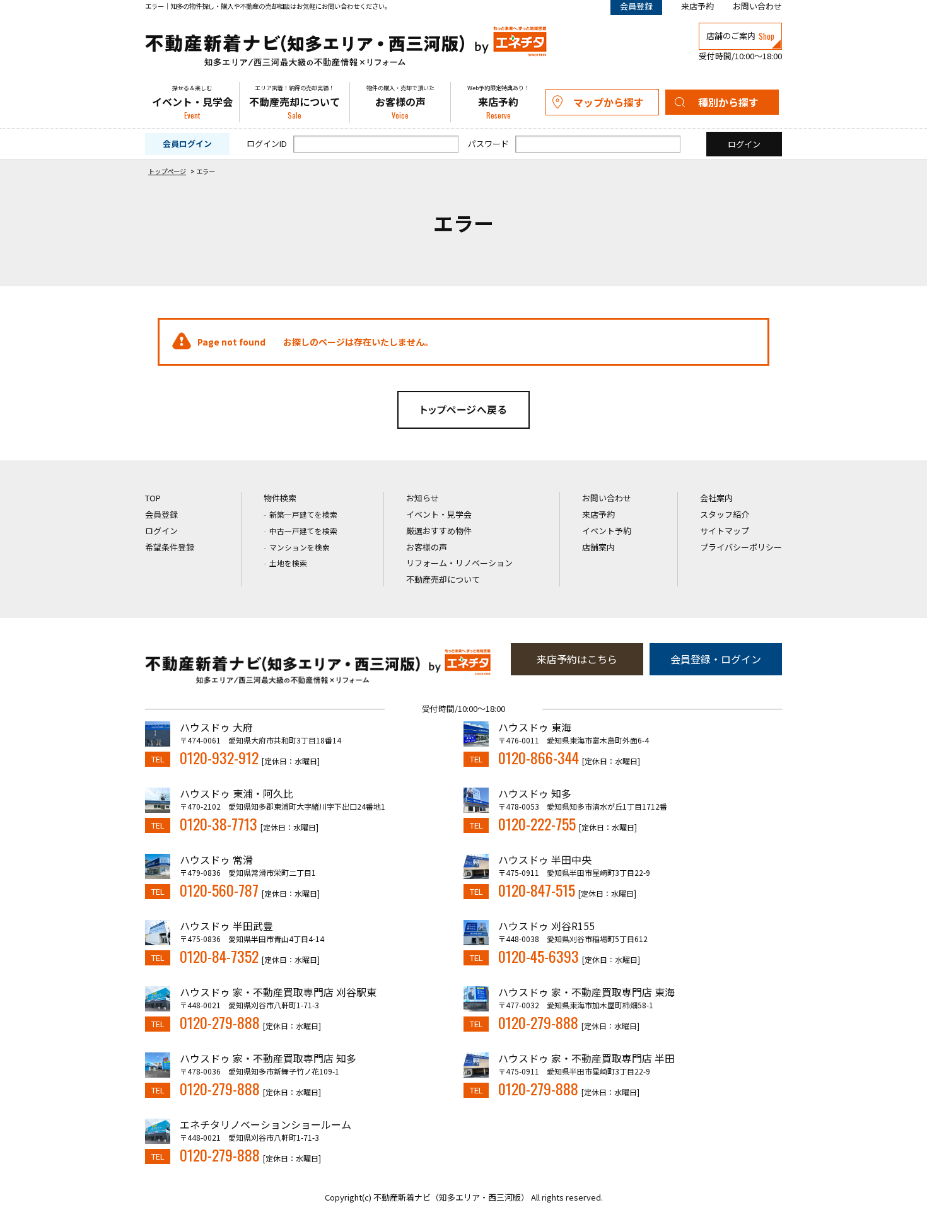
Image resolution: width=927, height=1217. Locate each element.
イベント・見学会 (192, 102)
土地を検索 (288, 562)
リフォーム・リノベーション (459, 563)
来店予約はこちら (577, 659)
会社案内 (716, 498)
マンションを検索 (299, 547)
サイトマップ (724, 531)
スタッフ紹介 (724, 514)
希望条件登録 (169, 547)
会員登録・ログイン (715, 659)
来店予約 (697, 6)
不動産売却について (294, 102)
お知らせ (422, 498)
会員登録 (161, 514)
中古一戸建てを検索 (303, 530)
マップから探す (608, 102)
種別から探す (728, 102)
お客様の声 (400, 102)
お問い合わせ (757, 6)
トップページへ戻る (463, 410)
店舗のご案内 (740, 36)
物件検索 (280, 498)
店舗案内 (598, 547)
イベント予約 (606, 531)
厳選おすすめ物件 (439, 531)
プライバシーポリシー (741, 547)
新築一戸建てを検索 (303, 514)
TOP (153, 498)
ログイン (161, 531)
